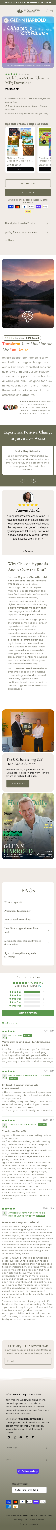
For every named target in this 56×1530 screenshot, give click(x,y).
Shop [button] (8, 1459)
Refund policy (46, 1515)
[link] (20, 142)
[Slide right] (33, 480)
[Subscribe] (48, 1361)
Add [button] (20, 169)
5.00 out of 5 (35, 982)
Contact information (29, 1524)
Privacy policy (20, 1520)
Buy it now (28, 192)
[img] (8, 1031)
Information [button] (12, 1447)
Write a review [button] (28, 1012)
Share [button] (11, 240)
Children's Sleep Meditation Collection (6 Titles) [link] (20, 159)
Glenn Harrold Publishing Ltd (24, 1515)
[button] (4, 11)
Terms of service (36, 1520)
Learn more (18, 783)
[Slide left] (22, 480)
